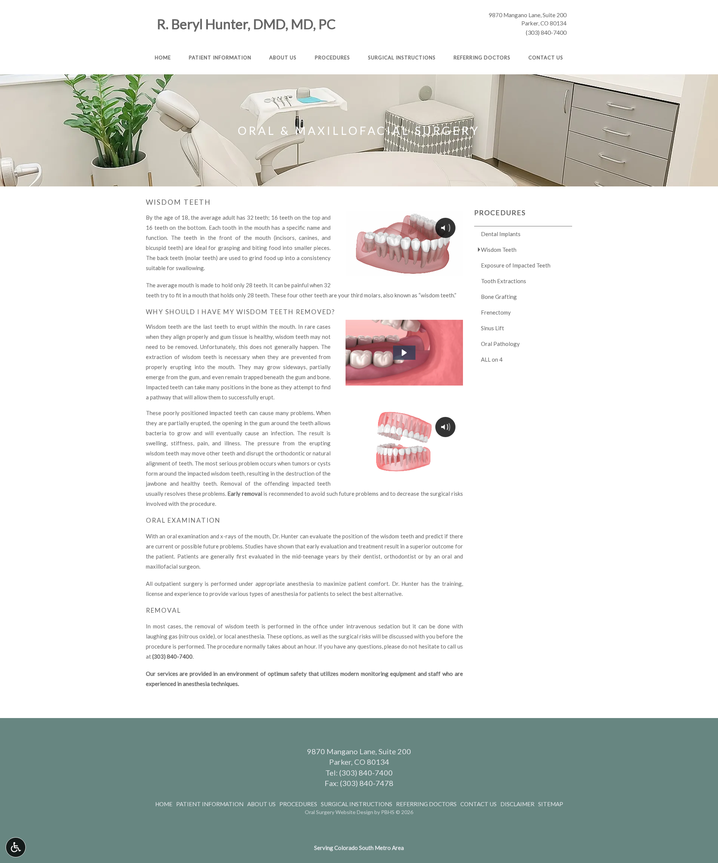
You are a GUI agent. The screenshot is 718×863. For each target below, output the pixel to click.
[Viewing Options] (16, 847)
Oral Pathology (500, 343)
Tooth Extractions (503, 281)
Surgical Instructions (402, 58)
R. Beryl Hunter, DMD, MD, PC (246, 24)
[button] (404, 353)
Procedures (332, 58)
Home (163, 58)
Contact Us (545, 58)
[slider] (403, 270)
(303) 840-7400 (546, 32)
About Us (283, 58)
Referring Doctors (482, 58)
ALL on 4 (492, 359)
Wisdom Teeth (498, 249)
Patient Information (220, 58)
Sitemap (550, 804)
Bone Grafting (499, 296)
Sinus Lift (492, 328)
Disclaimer (517, 804)
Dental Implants (501, 234)
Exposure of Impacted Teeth (515, 265)
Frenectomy (496, 312)
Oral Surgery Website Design (339, 812)
